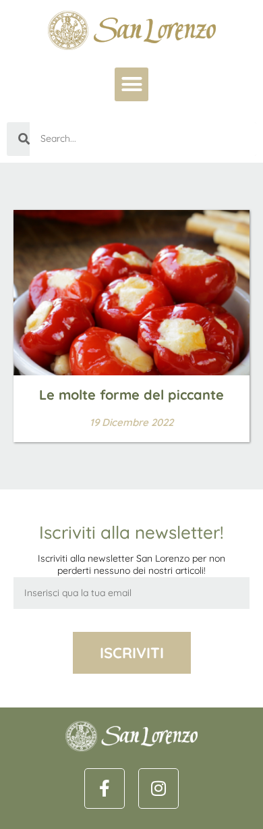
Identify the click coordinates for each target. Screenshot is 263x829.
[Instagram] (158, 788)
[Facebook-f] (104, 788)
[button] (131, 84)
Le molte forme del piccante (131, 394)
